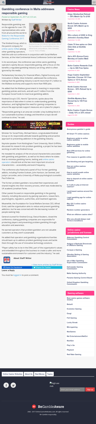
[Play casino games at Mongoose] (32, 125)
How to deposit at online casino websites (79, 179)
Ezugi (69, 313)
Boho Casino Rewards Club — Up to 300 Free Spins (80, 66)
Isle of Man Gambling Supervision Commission (77, 261)
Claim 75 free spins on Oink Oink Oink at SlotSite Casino (80, 47)
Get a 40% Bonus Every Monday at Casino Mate (78, 57)
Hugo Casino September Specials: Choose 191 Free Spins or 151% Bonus (79, 77)
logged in (17, 275)
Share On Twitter (43, 267)
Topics (50, 374)
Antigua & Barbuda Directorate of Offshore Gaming (79, 244)
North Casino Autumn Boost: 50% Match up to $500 (78, 26)
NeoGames (71, 331)
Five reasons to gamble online (79, 157)
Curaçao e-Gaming (74, 250)
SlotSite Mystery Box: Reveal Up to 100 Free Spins (77, 101)
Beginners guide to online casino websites (77, 139)
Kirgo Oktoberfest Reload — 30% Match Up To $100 (79, 15)
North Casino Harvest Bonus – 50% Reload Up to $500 (79, 89)
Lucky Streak (72, 322)
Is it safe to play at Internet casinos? (77, 186)
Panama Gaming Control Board (79, 277)
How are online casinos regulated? (76, 167)
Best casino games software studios (78, 299)
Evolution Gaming (74, 309)
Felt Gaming (72, 318)
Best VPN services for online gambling (78, 152)
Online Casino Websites (12, 374)
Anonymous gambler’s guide (78, 129)
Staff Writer (16, 19)
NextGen (70, 340)
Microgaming (72, 327)
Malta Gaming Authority (76, 273)
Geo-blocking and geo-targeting (80, 161)
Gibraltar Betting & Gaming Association (78, 255)
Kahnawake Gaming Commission (75, 268)
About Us (28, 374)
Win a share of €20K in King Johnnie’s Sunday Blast (80, 36)
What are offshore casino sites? (80, 214)
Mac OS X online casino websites (76, 204)
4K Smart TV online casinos (78, 133)
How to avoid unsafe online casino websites (78, 173)
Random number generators (78, 210)
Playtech (70, 350)
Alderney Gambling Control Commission (78, 238)
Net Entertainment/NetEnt (77, 336)
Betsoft (70, 304)
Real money (39, 374)
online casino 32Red (11, 49)
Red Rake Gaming (74, 354)
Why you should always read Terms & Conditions (78, 220)
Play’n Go (71, 345)
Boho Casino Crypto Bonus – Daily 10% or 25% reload (80, 111)
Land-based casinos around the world (80, 192)
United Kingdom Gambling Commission (77, 283)
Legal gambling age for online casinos (79, 198)
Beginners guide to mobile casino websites (77, 145)
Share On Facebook (13, 267)
